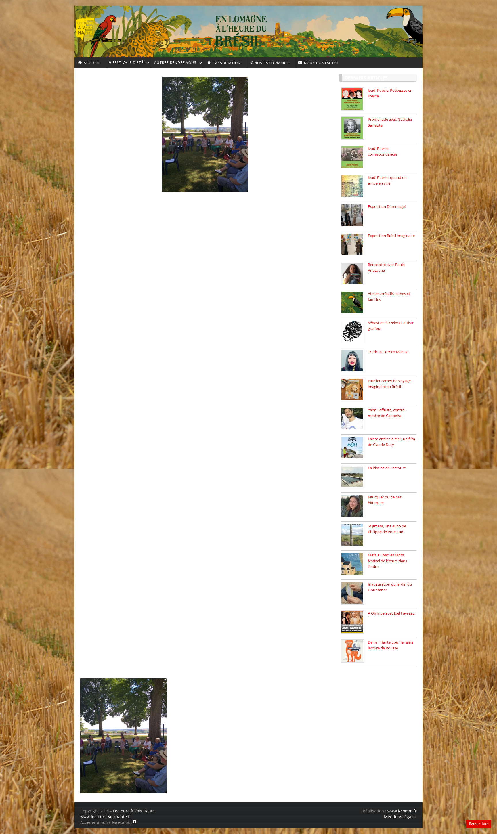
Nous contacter (321, 62)
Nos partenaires (271, 62)
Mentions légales (400, 816)
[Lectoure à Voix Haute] (88, 26)
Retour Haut (478, 823)
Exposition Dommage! (387, 206)
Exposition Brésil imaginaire (391, 235)
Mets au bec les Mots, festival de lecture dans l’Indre (387, 560)
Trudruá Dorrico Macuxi (388, 351)
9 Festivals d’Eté (125, 63)
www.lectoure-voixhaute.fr (105, 816)
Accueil (91, 62)
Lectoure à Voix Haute (134, 811)
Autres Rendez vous (173, 63)
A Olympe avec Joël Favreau (391, 613)
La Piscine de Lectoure (387, 467)
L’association (226, 62)
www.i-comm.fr (402, 811)
